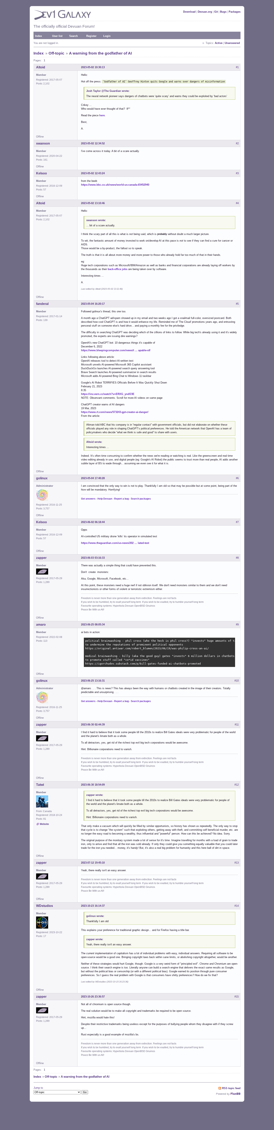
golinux (42, 478)
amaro (41, 624)
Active (218, 43)
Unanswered (232, 43)
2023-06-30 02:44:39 (93, 724)
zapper (41, 557)
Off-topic (56, 53)
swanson (43, 143)
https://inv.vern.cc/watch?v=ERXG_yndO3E (107, 394)
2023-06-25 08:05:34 (93, 624)
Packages (235, 11)
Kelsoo (41, 173)
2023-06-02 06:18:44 (93, 522)
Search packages (141, 498)
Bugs (223, 11)
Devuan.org (205, 11)
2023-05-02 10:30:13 (93, 67)
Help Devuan (104, 498)
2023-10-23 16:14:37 (93, 905)
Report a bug (121, 498)
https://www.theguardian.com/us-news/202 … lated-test (115, 542)
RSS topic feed (231, 1088)
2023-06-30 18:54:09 (93, 784)
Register (91, 35)
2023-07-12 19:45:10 (93, 862)
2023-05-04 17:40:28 (93, 478)
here (102, 115)
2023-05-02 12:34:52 (93, 143)
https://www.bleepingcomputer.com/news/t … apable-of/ (115, 350)
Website (44, 824)
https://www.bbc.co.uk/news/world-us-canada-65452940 (115, 184)
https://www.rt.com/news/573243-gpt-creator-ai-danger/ (114, 412)
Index (38, 35)
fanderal (42, 304)
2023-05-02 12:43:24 (93, 173)
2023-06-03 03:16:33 (93, 557)
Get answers (88, 498)
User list (57, 35)
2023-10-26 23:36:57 (93, 996)
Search (73, 35)
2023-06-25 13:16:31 (93, 680)
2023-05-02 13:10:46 (93, 203)
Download (189, 11)
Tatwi (40, 784)
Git (216, 11)
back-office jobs (117, 269)
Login (107, 35)
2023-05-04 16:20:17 (93, 303)
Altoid (40, 67)
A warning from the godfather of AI (100, 53)
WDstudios (44, 905)
